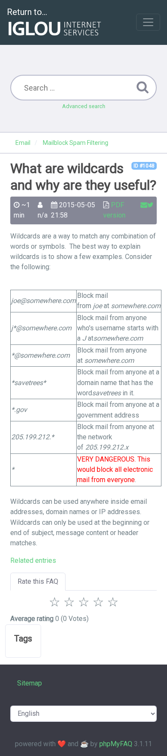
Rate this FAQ (38, 581)
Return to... (27, 12)
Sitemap (29, 683)
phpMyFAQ (115, 744)
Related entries (33, 560)
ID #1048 (144, 166)
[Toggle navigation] (148, 22)
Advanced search (83, 106)
